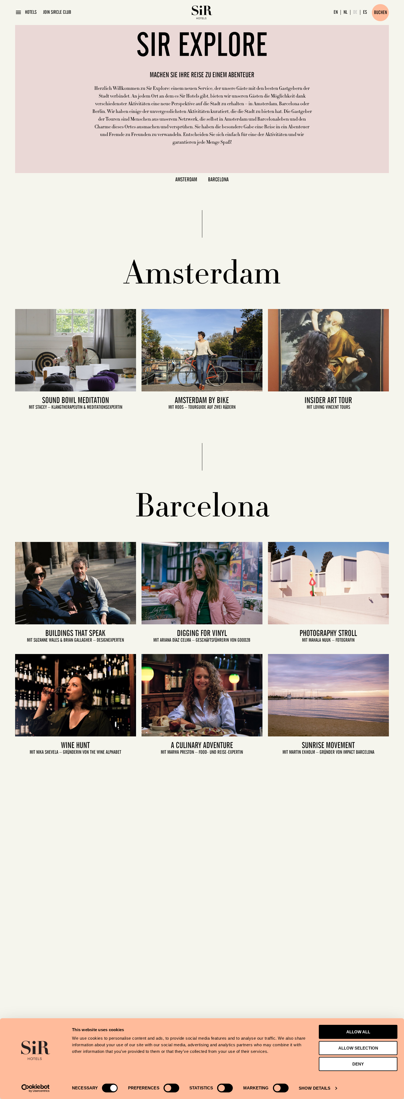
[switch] (171, 1088)
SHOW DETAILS (314, 1088)
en (336, 12)
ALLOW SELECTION (358, 1048)
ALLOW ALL (358, 1032)
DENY (358, 1064)
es (365, 12)
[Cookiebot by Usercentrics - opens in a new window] (36, 1088)
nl (345, 12)
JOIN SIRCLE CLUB (57, 12)
